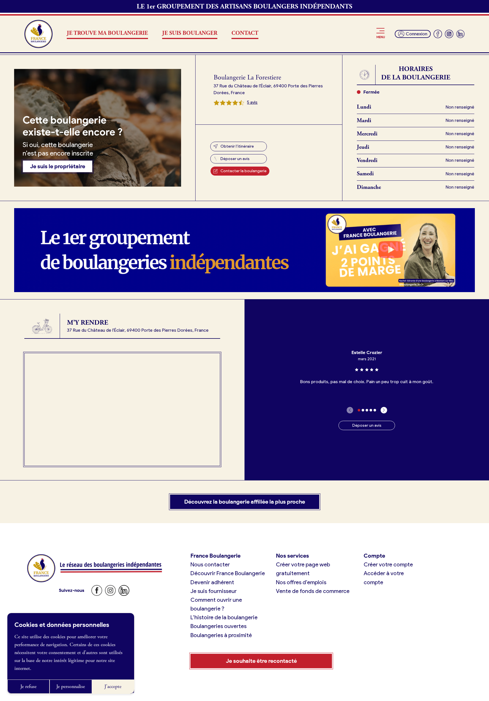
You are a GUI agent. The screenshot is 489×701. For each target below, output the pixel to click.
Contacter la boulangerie (243, 171)
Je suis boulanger (189, 33)
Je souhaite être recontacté (261, 660)
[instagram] (449, 34)
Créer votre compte (388, 564)
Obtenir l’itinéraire (237, 146)
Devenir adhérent (212, 582)
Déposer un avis (235, 158)
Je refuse (28, 686)
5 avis (252, 102)
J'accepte (112, 686)
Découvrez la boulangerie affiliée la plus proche (244, 501)
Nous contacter (210, 564)
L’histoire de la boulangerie (224, 617)
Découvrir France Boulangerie (227, 573)
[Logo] (38, 34)
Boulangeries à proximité (221, 635)
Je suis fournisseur (213, 591)
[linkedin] (460, 34)
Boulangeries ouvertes (218, 626)
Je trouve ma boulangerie (107, 33)
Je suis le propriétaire (57, 166)
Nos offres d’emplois (301, 582)
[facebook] (438, 34)
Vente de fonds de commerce (312, 591)
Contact (244, 33)
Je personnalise (70, 686)
